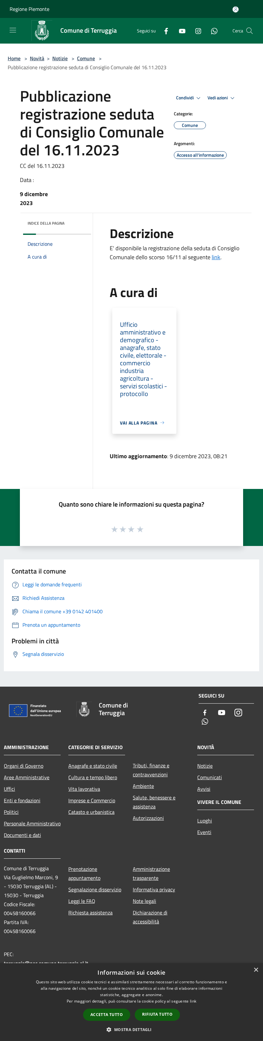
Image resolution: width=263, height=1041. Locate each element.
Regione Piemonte (29, 9)
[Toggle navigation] (13, 30)
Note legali (144, 901)
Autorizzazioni (148, 818)
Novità (37, 58)
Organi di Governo (23, 766)
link (216, 257)
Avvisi (203, 789)
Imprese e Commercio (91, 800)
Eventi (204, 832)
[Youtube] (179, 30)
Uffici (9, 789)
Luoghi (204, 820)
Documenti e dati (22, 835)
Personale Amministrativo (32, 823)
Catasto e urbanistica (91, 812)
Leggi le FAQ (81, 901)
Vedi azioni (218, 97)
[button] (131, 1029)
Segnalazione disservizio (94, 889)
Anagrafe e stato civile (92, 766)
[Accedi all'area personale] (235, 9)
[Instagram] (195, 30)
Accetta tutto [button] (106, 1014)
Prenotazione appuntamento (84, 873)
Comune (86, 58)
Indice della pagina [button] (46, 223)
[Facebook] (163, 30)
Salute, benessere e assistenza (154, 802)
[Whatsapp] (211, 30)
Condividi (185, 97)
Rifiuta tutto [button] (157, 1014)
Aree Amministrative (26, 777)
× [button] (255, 970)
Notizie (60, 58)
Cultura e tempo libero (92, 777)
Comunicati (209, 777)
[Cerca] (249, 31)
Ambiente (143, 786)
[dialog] (131, 1002)
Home (14, 58)
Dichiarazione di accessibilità (150, 917)
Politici (11, 812)
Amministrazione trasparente (151, 873)
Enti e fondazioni (22, 800)
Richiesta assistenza (90, 912)
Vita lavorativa (84, 789)
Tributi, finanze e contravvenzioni (151, 770)
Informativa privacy (154, 889)
